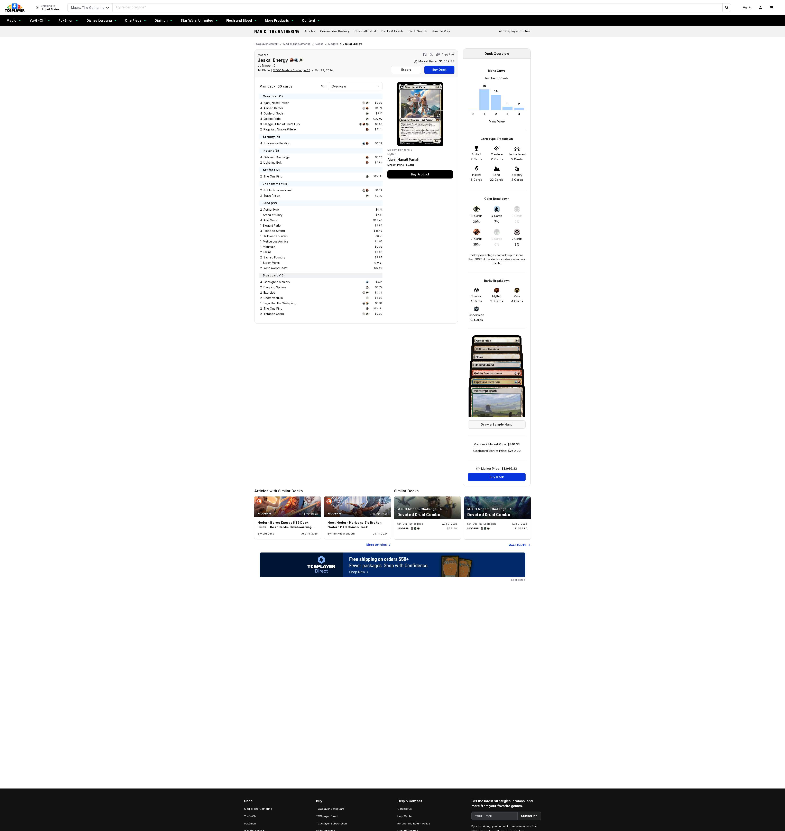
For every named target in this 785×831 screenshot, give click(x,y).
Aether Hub (271, 209)
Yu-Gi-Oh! (37, 20)
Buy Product (420, 174)
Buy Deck (439, 69)
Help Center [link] (405, 816)
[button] (726, 7)
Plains (267, 252)
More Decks (517, 545)
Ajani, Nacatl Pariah (276, 102)
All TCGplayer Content (515, 31)
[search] (418, 7)
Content (308, 20)
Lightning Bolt (272, 162)
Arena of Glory (273, 215)
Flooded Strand (274, 230)
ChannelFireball (365, 31)
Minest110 (269, 65)
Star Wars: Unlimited (197, 20)
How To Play (441, 31)
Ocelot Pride (272, 118)
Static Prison (272, 195)
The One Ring (273, 176)
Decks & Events (392, 31)
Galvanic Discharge (277, 157)
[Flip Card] (438, 115)
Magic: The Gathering (277, 31)
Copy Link (448, 54)
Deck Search (418, 31)
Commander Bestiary (335, 31)
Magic (11, 20)
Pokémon (65, 20)
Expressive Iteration (277, 143)
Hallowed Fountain (275, 236)
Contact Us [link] (404, 808)
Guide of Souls (274, 113)
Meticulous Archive (275, 241)
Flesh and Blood (239, 20)
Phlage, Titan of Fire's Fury (282, 124)
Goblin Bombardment (278, 190)
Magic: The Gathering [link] (258, 808)
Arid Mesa (270, 220)
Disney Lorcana (99, 20)
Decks (319, 43)
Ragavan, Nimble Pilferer (280, 129)
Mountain (269, 246)
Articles (310, 31)
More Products (277, 20)
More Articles (376, 544)
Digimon (161, 20)
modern (263, 54)
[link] (15, 7)
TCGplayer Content (266, 43)
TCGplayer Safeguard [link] (330, 808)
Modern (333, 43)
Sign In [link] (746, 7)
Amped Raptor (273, 108)
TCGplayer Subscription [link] (331, 823)
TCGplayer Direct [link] (327, 816)
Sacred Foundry (274, 257)
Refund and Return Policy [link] (413, 823)
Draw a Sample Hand (496, 424)
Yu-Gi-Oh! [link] (250, 816)
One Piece (133, 20)
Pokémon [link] (250, 823)
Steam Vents (271, 262)
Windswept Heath (275, 268)
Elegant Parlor (272, 225)
